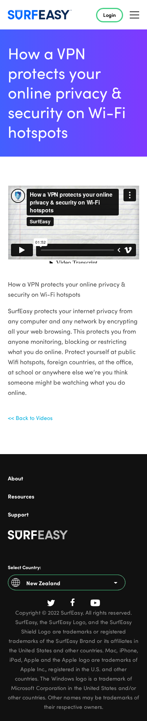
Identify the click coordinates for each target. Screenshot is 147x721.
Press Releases (23, 490)
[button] (134, 14)
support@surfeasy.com (32, 526)
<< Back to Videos (30, 418)
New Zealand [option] (43, 583)
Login (109, 14)
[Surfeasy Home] (73, 536)
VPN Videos (20, 508)
